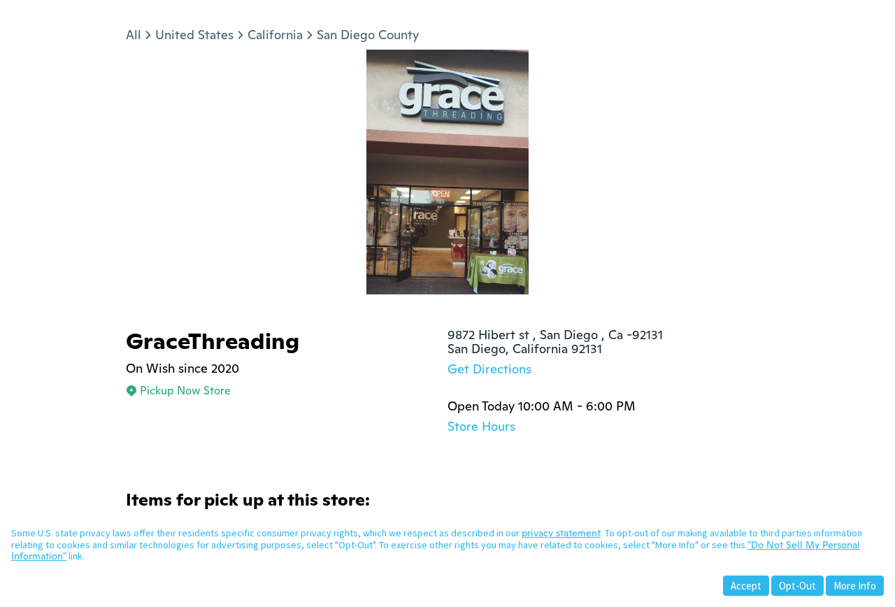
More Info (854, 585)
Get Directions (489, 369)
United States (194, 35)
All (133, 35)
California (275, 35)
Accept (746, 585)
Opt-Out (797, 585)
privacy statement (561, 533)
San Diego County (368, 35)
